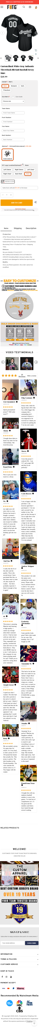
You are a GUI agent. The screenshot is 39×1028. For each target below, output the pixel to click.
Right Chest (7, 174)
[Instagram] (8, 977)
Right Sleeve (19, 170)
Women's (14, 86)
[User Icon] (30, 7)
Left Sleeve (7, 170)
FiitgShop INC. (31, 1021)
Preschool (6, 90)
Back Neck (18, 174)
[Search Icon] (24, 7)
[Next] (36, 33)
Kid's (22, 86)
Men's (5, 86)
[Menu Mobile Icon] (2, 7)
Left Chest (30, 170)
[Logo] (12, 7)
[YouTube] (12, 977)
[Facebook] (4, 977)
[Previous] (2, 33)
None (28, 174)
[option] (19, 33)
